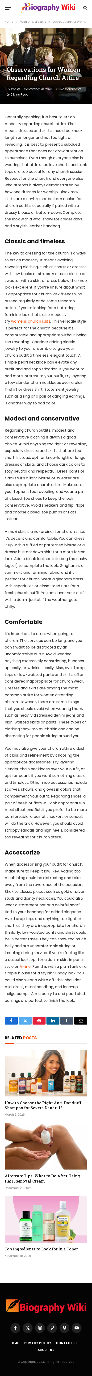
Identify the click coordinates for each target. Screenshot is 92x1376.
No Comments (70, 89)
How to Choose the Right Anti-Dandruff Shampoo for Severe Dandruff (43, 1105)
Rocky (15, 89)
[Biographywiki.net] (48, 7)
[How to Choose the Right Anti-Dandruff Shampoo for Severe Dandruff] (46, 1073)
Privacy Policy (37, 1343)
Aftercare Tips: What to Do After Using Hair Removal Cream (42, 1178)
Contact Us (67, 1343)
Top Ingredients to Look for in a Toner (41, 1248)
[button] (8, 7)
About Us (46, 1350)
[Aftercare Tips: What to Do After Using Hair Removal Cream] (46, 1146)
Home (14, 1343)
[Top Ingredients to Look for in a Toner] (46, 1219)
